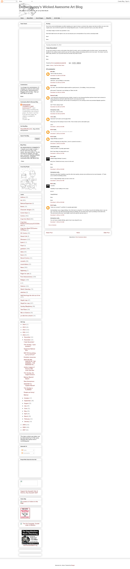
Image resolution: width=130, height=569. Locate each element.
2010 (24, 335)
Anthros (22, 197)
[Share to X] (76, 63)
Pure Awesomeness (26, 276)
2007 (24, 430)
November (27, 340)
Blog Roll (48, 18)
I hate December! (29, 342)
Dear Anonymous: (29, 381)
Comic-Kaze (24, 213)
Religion (22, 280)
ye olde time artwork (26, 315)
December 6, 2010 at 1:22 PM (57, 215)
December (27, 337)
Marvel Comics (24, 258)
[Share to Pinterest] (80, 63)
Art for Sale (57, 18)
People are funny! (29, 392)
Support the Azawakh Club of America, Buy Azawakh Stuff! (29, 491)
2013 (24, 327)
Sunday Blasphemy (26, 306)
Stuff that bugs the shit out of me (30, 295)
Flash (22, 245)
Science (22, 286)
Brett (51, 156)
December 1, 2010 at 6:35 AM (57, 126)
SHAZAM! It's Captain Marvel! (29, 384)
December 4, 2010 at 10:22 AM (57, 133)
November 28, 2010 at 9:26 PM (57, 113)
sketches (23, 292)
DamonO (52, 95)
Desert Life (23, 236)
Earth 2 (22, 242)
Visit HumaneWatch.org (30, 545)
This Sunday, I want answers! (30, 345)
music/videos (24, 264)
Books (22, 206)
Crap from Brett (57, 65)
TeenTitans (23, 309)
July (25, 406)
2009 (24, 424)
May (25, 411)
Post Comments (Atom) (81, 237)
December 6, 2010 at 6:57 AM (57, 180)
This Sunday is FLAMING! (28, 388)
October (26, 398)
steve (51, 116)
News (63, 65)
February (27, 419)
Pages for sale (24, 273)
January (26, 421)
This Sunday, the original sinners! (29, 373)
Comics (51, 65)
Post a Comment (52, 225)
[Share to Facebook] (78, 63)
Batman (26, 395)
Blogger (73, 565)
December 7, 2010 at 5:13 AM (57, 222)
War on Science (25, 312)
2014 (24, 324)
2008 (24, 427)
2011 (24, 332)
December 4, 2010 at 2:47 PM (57, 153)
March (26, 416)
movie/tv (23, 261)
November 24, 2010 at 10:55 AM (57, 75)
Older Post (107, 232)
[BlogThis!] (74, 63)
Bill (51, 71)
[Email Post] (69, 63)
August (26, 403)
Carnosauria (26, 104)
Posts (24, 450)
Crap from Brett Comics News (29, 223)
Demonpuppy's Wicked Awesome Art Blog (51, 7)
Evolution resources (30, 357)
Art (21, 200)
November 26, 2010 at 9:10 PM (57, 106)
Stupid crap (23, 300)
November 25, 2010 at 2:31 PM (57, 82)
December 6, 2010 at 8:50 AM (57, 202)
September (27, 400)
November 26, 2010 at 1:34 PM (57, 92)
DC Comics (23, 233)
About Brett (30, 18)
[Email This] (73, 63)
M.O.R (51, 85)
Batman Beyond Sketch (28, 377)
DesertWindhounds (26, 129)
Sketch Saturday (25, 289)
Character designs (26, 209)
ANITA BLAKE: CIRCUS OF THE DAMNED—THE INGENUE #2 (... (30, 362)
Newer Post (49, 232)
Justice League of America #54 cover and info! (29, 368)
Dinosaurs (23, 239)
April (25, 413)
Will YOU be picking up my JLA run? (30, 353)
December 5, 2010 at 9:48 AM (57, 169)
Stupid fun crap (25, 303)
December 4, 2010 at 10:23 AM (57, 143)
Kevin (22, 255)
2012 (24, 329)
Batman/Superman (26, 203)
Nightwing (23, 270)
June (26, 408)
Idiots (22, 252)
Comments (26, 453)
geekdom (23, 248)
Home (22, 18)
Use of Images (39, 18)
